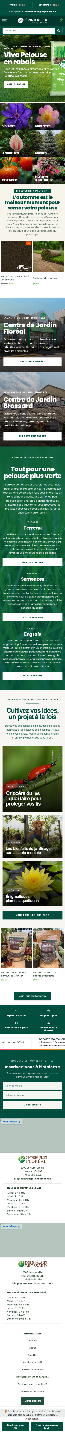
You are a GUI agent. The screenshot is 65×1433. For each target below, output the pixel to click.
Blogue (32, 1347)
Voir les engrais (33, 676)
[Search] (58, 31)
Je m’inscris (32, 1104)
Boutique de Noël (32, 1362)
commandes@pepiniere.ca (40, 11)
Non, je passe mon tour (47, 1426)
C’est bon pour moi (16, 1426)
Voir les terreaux (32, 562)
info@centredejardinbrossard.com (32, 1283)
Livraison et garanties (32, 1369)
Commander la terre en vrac (24, 84)
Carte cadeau (32, 1400)
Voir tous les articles (32, 914)
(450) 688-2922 (32, 1174)
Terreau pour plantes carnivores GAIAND (13, 974)
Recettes (33, 1355)
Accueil (33, 1340)
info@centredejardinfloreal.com (33, 1178)
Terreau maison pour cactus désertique (45, 974)
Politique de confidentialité (32, 1384)
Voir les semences (32, 617)
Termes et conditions (32, 1391)
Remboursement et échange (32, 1376)
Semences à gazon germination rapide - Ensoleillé (45, 279)
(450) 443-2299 (33, 1279)
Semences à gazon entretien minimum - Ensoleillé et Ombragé (13, 279)
